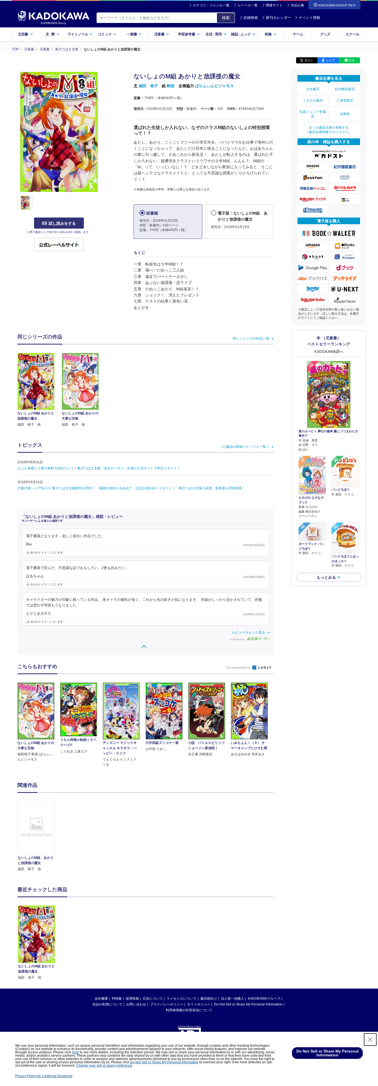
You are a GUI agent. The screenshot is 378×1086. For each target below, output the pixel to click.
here (75, 1052)
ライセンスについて (181, 998)
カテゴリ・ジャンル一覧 (211, 5)
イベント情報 (309, 17)
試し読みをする (62, 223)
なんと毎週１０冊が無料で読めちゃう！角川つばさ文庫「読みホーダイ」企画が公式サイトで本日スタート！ (98, 468)
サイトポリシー (198, 1004)
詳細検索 (251, 17)
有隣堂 (345, 114)
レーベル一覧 (248, 5)
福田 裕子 (148, 86)
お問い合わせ (136, 1004)
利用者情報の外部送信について (189, 1010)
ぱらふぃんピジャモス (214, 86)
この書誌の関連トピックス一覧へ (244, 447)
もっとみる (326, 577)
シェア (330, 60)
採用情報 (132, 998)
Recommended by (239, 667)
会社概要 (101, 998)
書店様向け (208, 998)
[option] (39, 836)
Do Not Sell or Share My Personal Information (248, 1004)
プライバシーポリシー (166, 1004)
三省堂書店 (344, 100)
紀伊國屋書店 (345, 89)
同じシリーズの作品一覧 (251, 338)
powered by (238, 639)
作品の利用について (107, 1004)
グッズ (325, 34)
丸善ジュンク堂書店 (312, 114)
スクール (352, 34)
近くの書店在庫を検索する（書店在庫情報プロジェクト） (328, 130)
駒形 (171, 86)
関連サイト (274, 5)
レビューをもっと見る (248, 632)
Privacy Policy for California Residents (44, 1076)
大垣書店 (312, 89)
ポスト (309, 60)
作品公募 (297, 5)
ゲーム (298, 34)
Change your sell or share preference (104, 1065)
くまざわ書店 (313, 100)
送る (352, 60)
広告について (153, 998)
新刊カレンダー (278, 17)
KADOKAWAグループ (264, 998)
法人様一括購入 (232, 998)
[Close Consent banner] (370, 1039)
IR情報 (117, 998)
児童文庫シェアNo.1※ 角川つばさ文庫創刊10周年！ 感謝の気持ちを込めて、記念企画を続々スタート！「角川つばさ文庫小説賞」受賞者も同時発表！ (131, 488)
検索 (226, 17)
